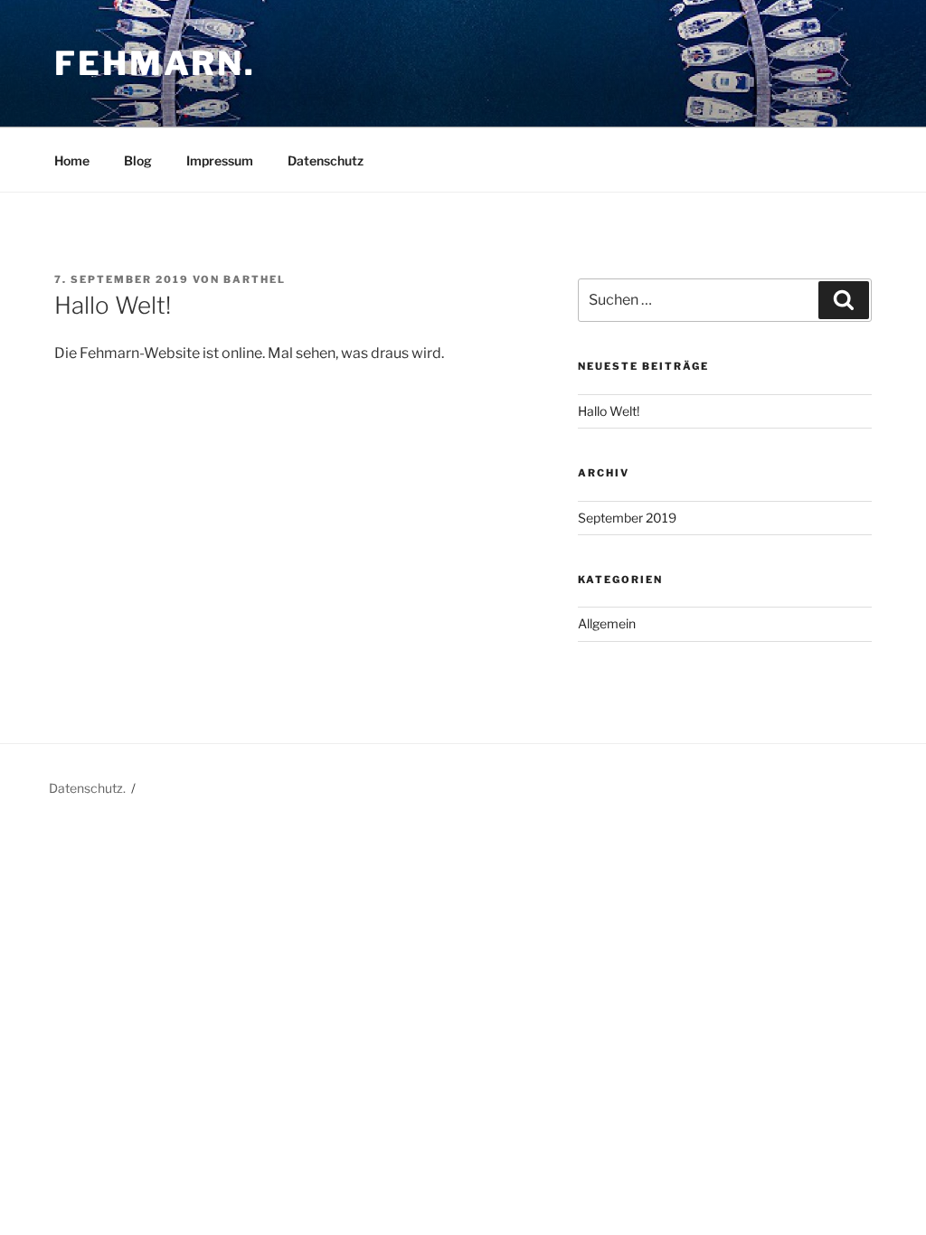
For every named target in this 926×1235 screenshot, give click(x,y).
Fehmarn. (155, 63)
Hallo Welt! (608, 411)
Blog (138, 160)
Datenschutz (326, 160)
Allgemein (607, 623)
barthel (254, 279)
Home (72, 160)
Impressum (219, 160)
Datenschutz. (87, 788)
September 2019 (627, 517)
